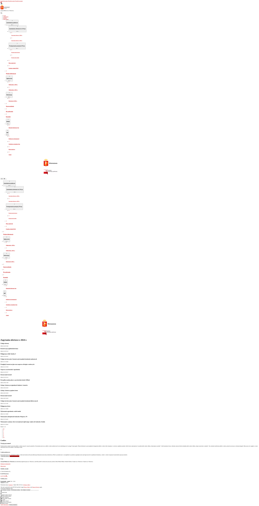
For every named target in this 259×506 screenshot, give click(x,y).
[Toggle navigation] (1, 13)
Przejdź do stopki (19, 1)
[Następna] (3, 436)
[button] (1, 3)
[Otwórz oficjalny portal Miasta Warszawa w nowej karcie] (50, 162)
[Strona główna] (1, 2)
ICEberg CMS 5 (26, 484)
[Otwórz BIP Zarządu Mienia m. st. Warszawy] (50, 174)
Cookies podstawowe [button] (5, 452)
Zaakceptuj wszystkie (14, 456)
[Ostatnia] (3, 437)
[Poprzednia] (3, 430)
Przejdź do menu (4, 1)
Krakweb (11, 484)
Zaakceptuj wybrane (5, 456)
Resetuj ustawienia (13, 504)
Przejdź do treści (11, 1)
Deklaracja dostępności (5, 463)
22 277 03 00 (3, 476)
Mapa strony (3, 466)
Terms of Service (35, 487)
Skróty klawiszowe (5, 504)
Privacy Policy (27, 487)
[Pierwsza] (3, 429)
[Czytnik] (4, 178)
